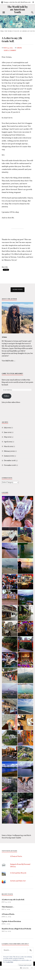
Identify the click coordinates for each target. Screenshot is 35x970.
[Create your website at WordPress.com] (17, 2)
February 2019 (9, 451)
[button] (17, 511)
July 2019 (7, 428)
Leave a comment (10, 50)
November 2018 (10, 465)
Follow (6, 396)
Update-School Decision (11, 921)
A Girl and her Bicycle (18, 873)
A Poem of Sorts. (16, 856)
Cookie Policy (9, 962)
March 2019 (8, 446)
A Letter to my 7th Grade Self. (12, 39)
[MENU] (4, 12)
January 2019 (9, 456)
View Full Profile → (8, 361)
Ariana (19, 48)
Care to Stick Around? (12, 373)
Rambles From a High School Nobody (16, 929)
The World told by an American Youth (17, 9)
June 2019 (7, 432)
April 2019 (8, 442)
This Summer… (8, 907)
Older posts (18, 289)
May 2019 (7, 437)
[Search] (30, 12)
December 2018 (9, 460)
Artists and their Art (18, 881)
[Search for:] (17, 950)
